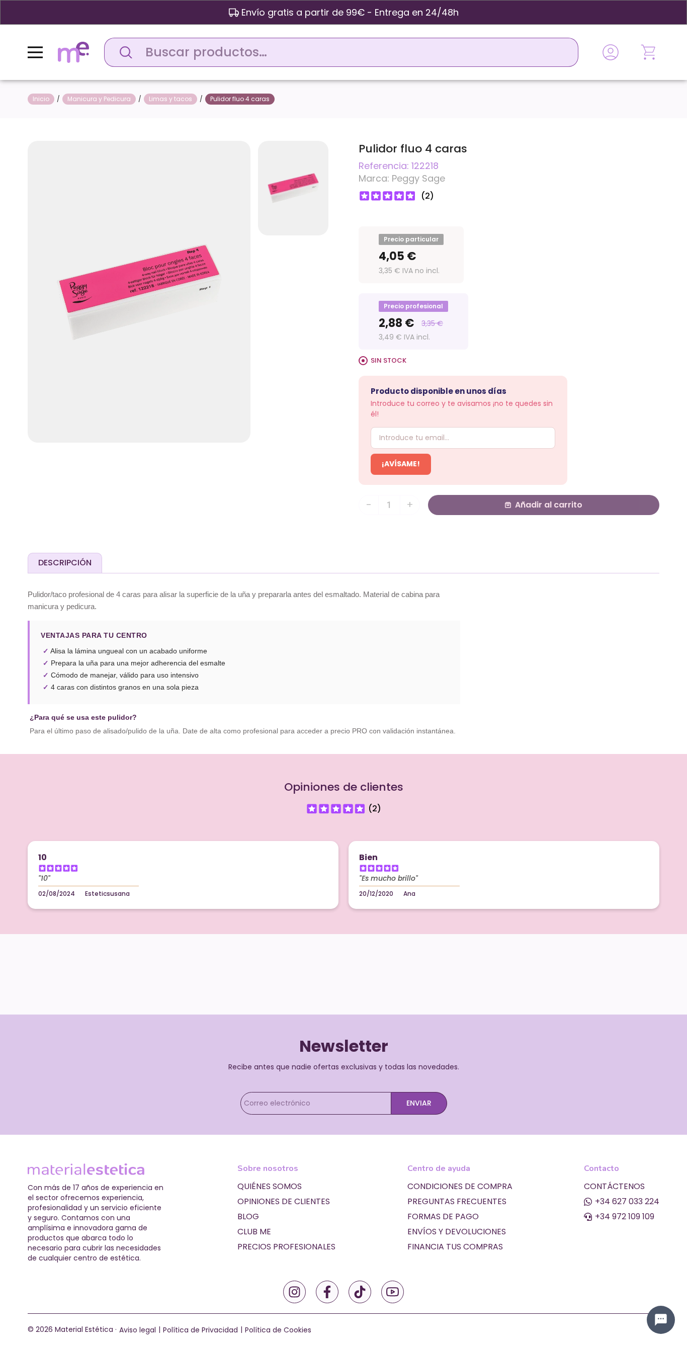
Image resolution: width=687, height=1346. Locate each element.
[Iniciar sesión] (610, 52)
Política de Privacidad (200, 1330)
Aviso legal (137, 1330)
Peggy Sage (418, 178)
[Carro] (649, 52)
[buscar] (123, 52)
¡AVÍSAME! (401, 464)
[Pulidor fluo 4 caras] (139, 291)
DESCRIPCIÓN (65, 562)
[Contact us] (661, 1320)
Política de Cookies (278, 1330)
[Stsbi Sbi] (294, 1292)
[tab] (65, 563)
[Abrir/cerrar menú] (35, 52)
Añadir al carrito (548, 505)
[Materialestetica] (73, 51)
